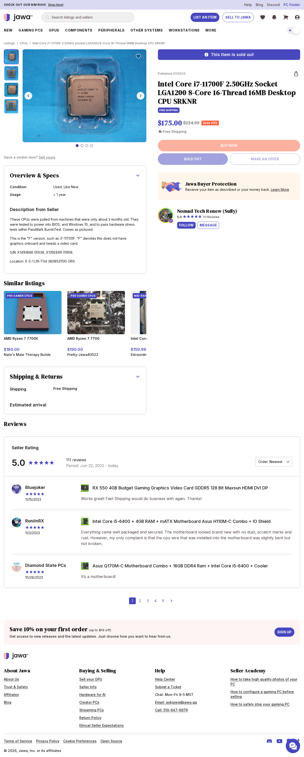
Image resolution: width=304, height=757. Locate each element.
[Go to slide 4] (91, 145)
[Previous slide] (28, 96)
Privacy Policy (47, 741)
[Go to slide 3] (86, 145)
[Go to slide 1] (77, 145)
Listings (9, 43)
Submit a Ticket (168, 687)
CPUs (24, 43)
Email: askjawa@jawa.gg (176, 702)
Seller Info (88, 687)
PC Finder (292, 5)
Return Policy (90, 718)
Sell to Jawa (238, 17)
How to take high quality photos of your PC (263, 681)
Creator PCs (89, 702)
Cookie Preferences (80, 741)
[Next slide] (140, 96)
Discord (273, 5)
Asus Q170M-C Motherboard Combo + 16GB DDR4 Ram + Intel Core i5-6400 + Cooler (180, 565)
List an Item (205, 17)
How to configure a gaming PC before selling (262, 694)
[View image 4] (11, 106)
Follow (186, 225)
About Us (11, 679)
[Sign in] (297, 17)
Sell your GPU (90, 679)
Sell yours (47, 157)
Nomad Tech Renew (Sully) (207, 211)
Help (248, 5)
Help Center (165, 679)
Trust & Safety (16, 687)
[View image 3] (11, 89)
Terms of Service (18, 741)
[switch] (293, 30)
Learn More (280, 189)
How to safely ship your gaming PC (259, 704)
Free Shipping (168, 110)
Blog (259, 5)
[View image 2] (11, 73)
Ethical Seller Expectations (101, 725)
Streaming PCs (91, 710)
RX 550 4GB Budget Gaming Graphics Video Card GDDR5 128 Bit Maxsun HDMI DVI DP (180, 487)
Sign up (284, 632)
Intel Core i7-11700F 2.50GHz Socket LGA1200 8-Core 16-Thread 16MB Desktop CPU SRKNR (98, 43)
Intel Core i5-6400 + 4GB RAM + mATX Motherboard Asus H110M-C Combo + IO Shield (182, 521)
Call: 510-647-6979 (171, 710)
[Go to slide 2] (82, 145)
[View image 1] (11, 56)
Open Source (111, 741)
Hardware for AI (92, 695)
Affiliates (11, 695)
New (8, 30)
